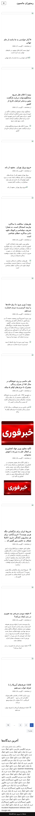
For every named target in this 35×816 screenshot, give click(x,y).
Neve (24, 814)
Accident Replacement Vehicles (13, 808)
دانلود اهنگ (22, 774)
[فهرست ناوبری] (3, 3)
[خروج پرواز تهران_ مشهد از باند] (17, 152)
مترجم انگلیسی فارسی (22, 749)
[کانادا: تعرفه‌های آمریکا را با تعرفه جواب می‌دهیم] (17, 669)
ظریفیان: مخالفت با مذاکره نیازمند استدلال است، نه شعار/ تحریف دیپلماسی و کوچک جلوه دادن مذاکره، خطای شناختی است (18, 230)
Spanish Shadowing (25, 769)
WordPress (12, 814)
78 (8, 725)
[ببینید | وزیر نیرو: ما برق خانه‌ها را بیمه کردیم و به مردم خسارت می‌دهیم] (17, 289)
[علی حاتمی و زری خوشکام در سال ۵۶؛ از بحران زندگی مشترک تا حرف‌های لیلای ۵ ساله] (17, 366)
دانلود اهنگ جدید (7, 749)
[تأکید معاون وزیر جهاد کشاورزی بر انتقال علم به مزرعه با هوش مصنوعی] (17, 433)
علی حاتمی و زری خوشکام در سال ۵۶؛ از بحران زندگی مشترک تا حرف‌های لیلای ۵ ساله (17, 384)
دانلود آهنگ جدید (24, 758)
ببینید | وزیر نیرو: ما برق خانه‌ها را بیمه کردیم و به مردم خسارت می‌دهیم (18, 307)
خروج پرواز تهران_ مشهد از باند (18, 167)
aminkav (27, 46)
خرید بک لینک (27, 752)
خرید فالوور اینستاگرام (14, 780)
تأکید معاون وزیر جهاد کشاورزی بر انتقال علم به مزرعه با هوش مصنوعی (18, 451)
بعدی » (30, 731)
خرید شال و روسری (8, 755)
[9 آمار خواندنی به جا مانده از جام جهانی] (17, 24)
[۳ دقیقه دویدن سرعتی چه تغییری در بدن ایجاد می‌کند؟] (17, 598)
